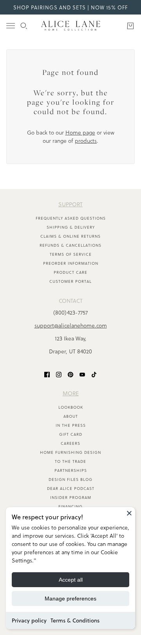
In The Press (71, 425)
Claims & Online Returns (70, 236)
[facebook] (47, 374)
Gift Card (70, 434)
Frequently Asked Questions (71, 218)
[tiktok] (94, 374)
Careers (70, 443)
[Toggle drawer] (10, 25)
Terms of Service (71, 254)
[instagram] (59, 374)
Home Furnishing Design (70, 452)
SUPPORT (70, 204)
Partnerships (70, 470)
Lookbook (70, 407)
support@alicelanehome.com (70, 325)
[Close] (129, 513)
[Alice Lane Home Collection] (70, 26)
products (86, 140)
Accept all (71, 580)
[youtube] (82, 374)
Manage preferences (70, 598)
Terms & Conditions (75, 620)
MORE (71, 393)
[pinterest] (70, 374)
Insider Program (70, 497)
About (70, 416)
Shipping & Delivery (71, 227)
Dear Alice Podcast (70, 488)
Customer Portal (70, 281)
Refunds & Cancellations (70, 245)
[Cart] (130, 26)
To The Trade (70, 461)
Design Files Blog (70, 479)
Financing (70, 506)
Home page (80, 132)
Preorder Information (70, 263)
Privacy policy (29, 620)
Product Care (70, 272)
